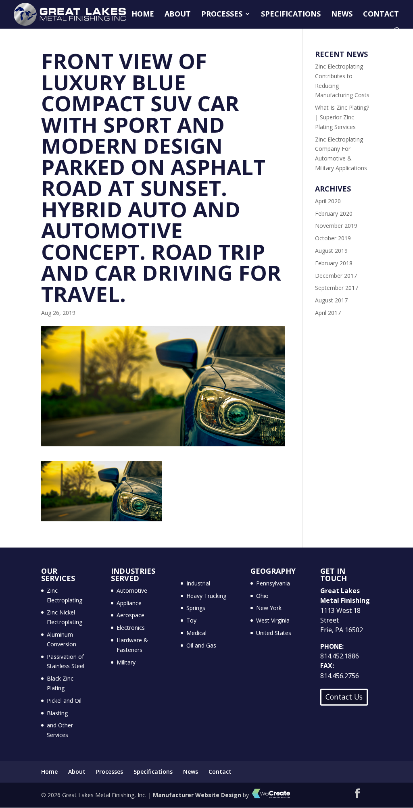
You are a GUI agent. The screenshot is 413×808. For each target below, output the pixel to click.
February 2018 (334, 263)
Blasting (57, 713)
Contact (381, 15)
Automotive (132, 590)
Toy (191, 620)
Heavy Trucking (206, 596)
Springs (195, 608)
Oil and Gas (201, 645)
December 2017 (336, 275)
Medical (196, 633)
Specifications (291, 15)
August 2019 (331, 250)
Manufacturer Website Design (197, 795)
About (178, 15)
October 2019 (333, 238)
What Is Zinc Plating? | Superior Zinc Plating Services (342, 117)
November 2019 (336, 225)
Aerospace (130, 615)
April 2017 (328, 313)
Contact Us (344, 697)
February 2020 (334, 213)
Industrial (198, 583)
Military (126, 662)
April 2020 (328, 201)
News (342, 15)
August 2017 (331, 300)
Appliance (129, 603)
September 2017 (336, 288)
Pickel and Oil (64, 700)
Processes (221, 15)
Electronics (131, 627)
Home (142, 15)
